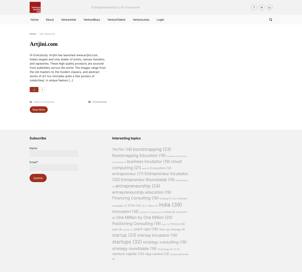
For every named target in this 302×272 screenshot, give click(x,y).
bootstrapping (152, 149)
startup (124, 235)
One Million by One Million (144, 217)
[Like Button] (34, 89)
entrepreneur (128, 173)
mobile (169, 212)
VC (176, 249)
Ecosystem (160, 168)
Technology (165, 249)
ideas (153, 205)
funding (166, 198)
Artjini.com (44, 44)
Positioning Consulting (136, 223)
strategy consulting (165, 242)
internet (145, 212)
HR (144, 206)
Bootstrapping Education (139, 155)
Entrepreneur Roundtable (148, 179)
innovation (125, 211)
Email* (34, 162)
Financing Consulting (135, 198)
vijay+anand (157, 254)
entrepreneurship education (141, 192)
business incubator (148, 161)
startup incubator (157, 235)
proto (166, 224)
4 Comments (99, 102)
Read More (39, 109)
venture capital (128, 254)
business (172, 156)
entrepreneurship (138, 186)
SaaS (117, 229)
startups (127, 242)
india (170, 205)
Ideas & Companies (44, 102)
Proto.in (177, 224)
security (128, 230)
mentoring (156, 212)
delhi (145, 168)
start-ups (146, 229)
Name (33, 148)
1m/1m (122, 149)
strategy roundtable (134, 248)
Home (33, 34)
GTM (134, 205)
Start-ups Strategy (172, 229)
